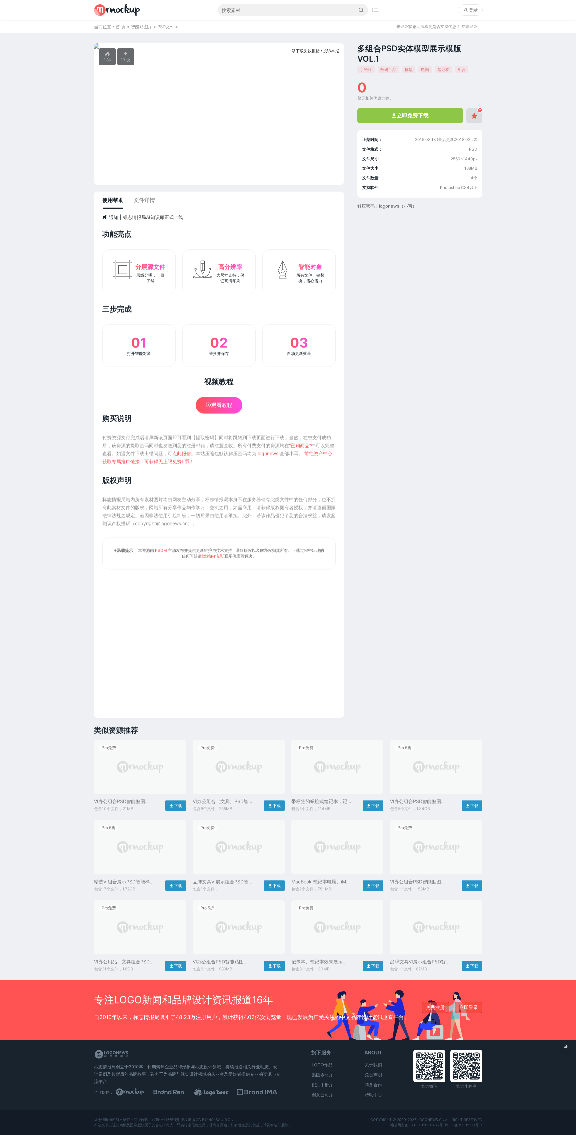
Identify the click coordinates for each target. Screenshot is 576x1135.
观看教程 (219, 405)
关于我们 (373, 1064)
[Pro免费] (140, 795)
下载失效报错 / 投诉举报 (315, 50)
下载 (175, 805)
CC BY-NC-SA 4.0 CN (214, 1120)
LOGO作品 (322, 1064)
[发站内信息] (213, 556)
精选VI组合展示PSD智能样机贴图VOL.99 (122, 882)
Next (335, 46)
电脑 (425, 69)
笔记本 (443, 69)
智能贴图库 (141, 26)
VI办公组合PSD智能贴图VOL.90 (415, 801)
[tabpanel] (219, 46)
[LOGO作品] (218, 1092)
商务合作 (373, 1084)
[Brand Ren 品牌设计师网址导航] (177, 1092)
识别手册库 (322, 1084)
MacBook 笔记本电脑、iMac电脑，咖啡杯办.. (321, 882)
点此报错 (181, 453)
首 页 (121, 26)
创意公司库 (322, 1094)
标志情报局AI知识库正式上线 (153, 217)
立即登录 (468, 1007)
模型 (409, 69)
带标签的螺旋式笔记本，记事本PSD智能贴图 (319, 801)
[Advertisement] (219, 639)
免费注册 (435, 1007)
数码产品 (388, 69)
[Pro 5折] (436, 795)
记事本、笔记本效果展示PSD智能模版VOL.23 (317, 962)
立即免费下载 (410, 115)
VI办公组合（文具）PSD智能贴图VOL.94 (220, 801)
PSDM (161, 550)
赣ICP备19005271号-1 (463, 1125)
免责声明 (373, 1074)
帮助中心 (373, 1094)
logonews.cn (430, 1120)
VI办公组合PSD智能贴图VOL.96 (415, 882)
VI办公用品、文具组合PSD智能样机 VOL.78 (122, 962)
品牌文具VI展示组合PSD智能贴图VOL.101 (418, 962)
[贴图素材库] (136, 1092)
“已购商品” (300, 445)
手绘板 (366, 69)
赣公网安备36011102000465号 (416, 1125)
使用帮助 (113, 200)
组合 (462, 69)
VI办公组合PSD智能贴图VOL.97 (218, 962)
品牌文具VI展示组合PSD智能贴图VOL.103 (220, 882)
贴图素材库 (322, 1074)
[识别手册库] (260, 1092)
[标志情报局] (117, 10)
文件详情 (144, 200)
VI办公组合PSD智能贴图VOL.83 (119, 801)
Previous (102, 46)
